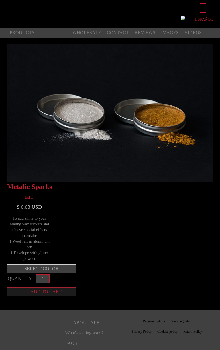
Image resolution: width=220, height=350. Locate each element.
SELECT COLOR (41, 268)
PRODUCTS (22, 32)
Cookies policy (167, 332)
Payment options (154, 321)
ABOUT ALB (86, 322)
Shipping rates (181, 321)
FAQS (71, 343)
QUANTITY (20, 278)
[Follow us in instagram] (52, 329)
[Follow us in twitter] (37, 329)
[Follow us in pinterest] (22, 329)
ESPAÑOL (204, 19)
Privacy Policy (142, 332)
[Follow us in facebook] (12, 329)
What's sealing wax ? (84, 332)
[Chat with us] (183, 19)
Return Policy (192, 332)
